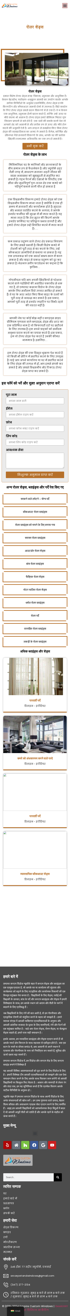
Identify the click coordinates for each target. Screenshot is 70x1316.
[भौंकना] (7, 1145)
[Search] (58, 1177)
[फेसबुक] (34, 1145)
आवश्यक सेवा (14, 450)
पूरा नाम (11, 395)
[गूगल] (43, 1145)
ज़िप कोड (11, 436)
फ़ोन (9, 422)
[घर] (16, 1145)
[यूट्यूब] (52, 1145)
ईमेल (9, 409)
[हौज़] (25, 1145)
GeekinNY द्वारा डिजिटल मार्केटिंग (44, 1308)
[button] (65, 5)
